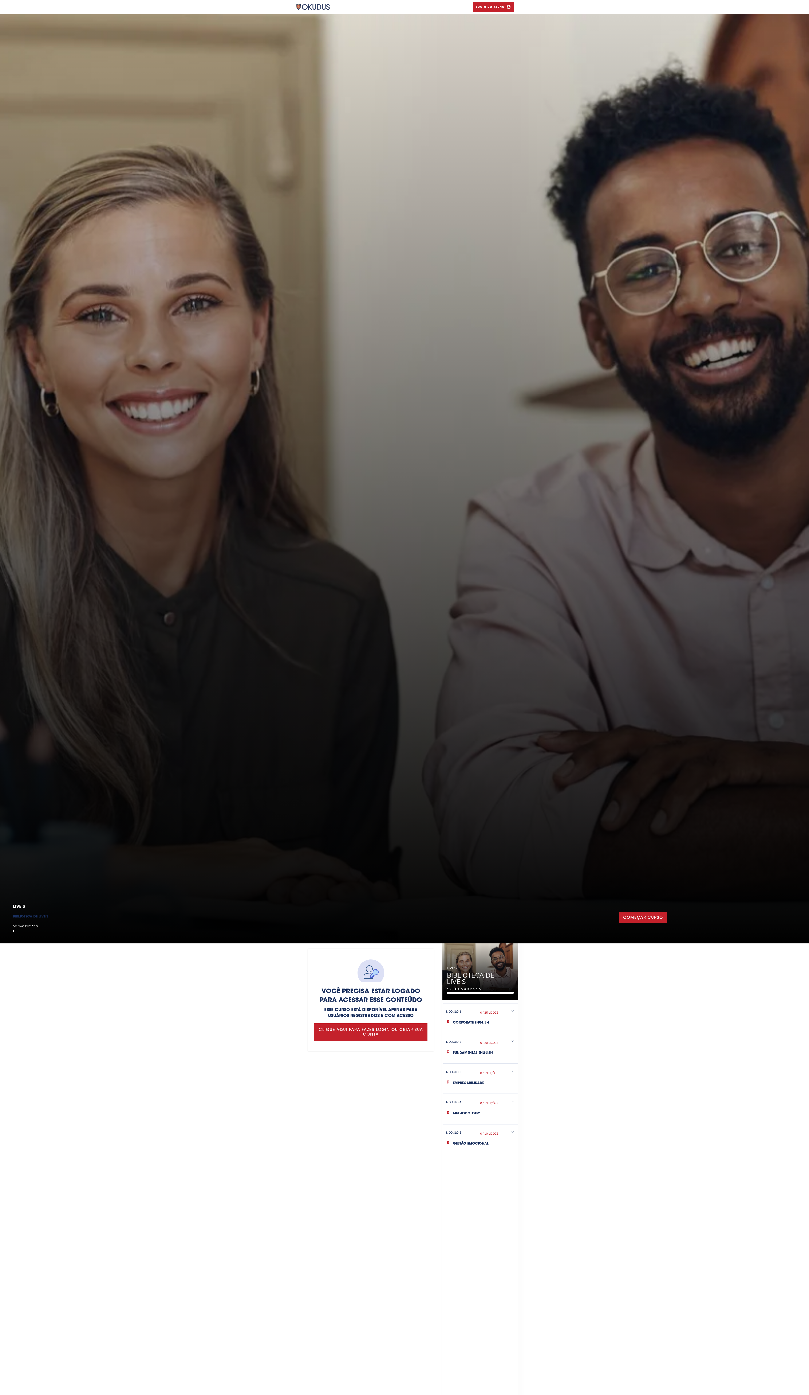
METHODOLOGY (466, 1113)
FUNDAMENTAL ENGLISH (473, 1053)
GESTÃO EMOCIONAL (471, 1143)
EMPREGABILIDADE (468, 1083)
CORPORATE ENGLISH (471, 1022)
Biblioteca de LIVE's (30, 916)
